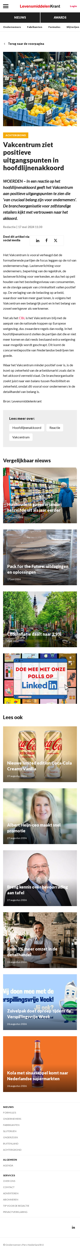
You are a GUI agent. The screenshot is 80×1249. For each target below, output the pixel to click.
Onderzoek (10, 1137)
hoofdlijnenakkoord (26, 427)
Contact (9, 1187)
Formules (54, 27)
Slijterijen (72, 27)
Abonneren (10, 1199)
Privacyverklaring (15, 1211)
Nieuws (20, 17)
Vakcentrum (21, 437)
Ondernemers (12, 27)
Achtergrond (16, 135)
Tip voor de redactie (16, 1205)
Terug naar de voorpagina (26, 43)
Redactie (9, 227)
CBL (22, 318)
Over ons (9, 1180)
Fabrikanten (34, 27)
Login (73, 6)
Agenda (8, 1165)
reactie (54, 427)
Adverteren (10, 1193)
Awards (60, 17)
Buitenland (10, 1143)
